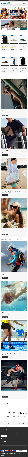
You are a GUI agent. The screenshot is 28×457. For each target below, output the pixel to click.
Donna (12, 14)
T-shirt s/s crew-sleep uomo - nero (4, 46)
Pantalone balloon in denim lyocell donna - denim (13, 68)
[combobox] (14, 5)
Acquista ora (5, 115)
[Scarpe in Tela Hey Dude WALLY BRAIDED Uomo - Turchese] (23, 39)
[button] (25, 3)
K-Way (15, 407)
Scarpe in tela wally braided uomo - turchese (22, 46)
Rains (21, 407)
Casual (5, 1)
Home (2, 1)
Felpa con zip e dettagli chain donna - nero (23, 68)
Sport (7, 1)
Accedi (8, 455)
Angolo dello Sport (5, 453)
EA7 (5, 407)
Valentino (12, 407)
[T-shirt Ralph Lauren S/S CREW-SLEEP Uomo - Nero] (5, 39)
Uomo (16, 14)
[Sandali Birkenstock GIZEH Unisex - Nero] (5, 61)
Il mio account (5, 455)
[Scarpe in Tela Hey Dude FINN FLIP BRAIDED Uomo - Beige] (14, 39)
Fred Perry (17, 407)
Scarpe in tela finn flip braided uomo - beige (14, 46)
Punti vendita (4, 436)
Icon (19, 407)
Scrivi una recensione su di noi (20, 450)
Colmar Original (8, 407)
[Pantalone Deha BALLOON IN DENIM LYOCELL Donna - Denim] (14, 61)
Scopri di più (17, 0)
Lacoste (4, 407)
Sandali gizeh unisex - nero (5, 68)
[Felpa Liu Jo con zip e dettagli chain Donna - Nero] (23, 61)
